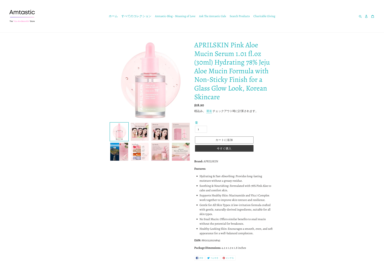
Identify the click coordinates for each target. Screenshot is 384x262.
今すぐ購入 (224, 148)
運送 (209, 111)
